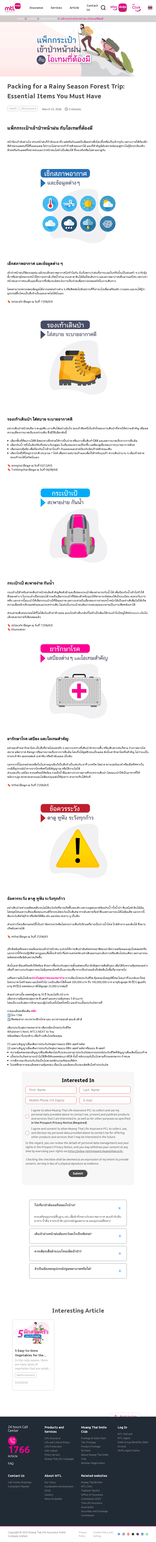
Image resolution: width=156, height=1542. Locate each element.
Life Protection (53, 1446)
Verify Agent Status (129, 1450)
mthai (15, 785)
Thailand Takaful (90, 1490)
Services (56, 8)
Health (13, 108)
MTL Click (86, 1486)
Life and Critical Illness (57, 1442)
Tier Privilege (88, 1442)
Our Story (50, 1482)
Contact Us (92, 8)
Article (74, 8)
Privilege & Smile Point (93, 1438)
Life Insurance (52, 1438)
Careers (48, 1495)
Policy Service (52, 1455)
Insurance (36, 8)
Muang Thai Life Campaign (59, 1459)
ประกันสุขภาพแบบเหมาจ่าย (48, 978)
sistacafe (17, 302)
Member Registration (93, 1463)
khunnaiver (18, 629)
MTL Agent (124, 1438)
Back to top (128, 1416)
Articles (32, 19)
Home (20, 19)
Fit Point (85, 1450)
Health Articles (48, 19)
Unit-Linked (50, 1450)
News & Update (53, 1499)
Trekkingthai (19, 470)
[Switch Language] (150, 7)
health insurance (26, 1375)
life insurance (28, 108)
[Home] (13, 7)
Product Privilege (90, 1446)
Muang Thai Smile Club (94, 1429)
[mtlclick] (136, 7)
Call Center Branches (20, 1482)
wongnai (17, 465)
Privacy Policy (83, 1534)
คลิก (33, 1011)
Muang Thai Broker (92, 1482)
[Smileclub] (118, 7)
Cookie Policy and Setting (103, 1534)
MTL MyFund (125, 1434)
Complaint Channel (18, 1486)
